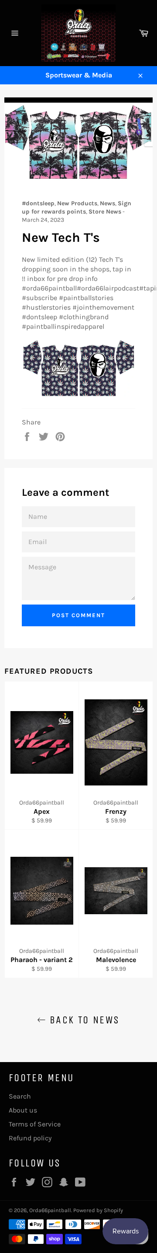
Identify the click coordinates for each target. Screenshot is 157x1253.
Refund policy (30, 1138)
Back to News (82, 1020)
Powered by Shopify (98, 1210)
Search (20, 1096)
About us (23, 1110)
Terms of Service (35, 1124)
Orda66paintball (50, 1210)
